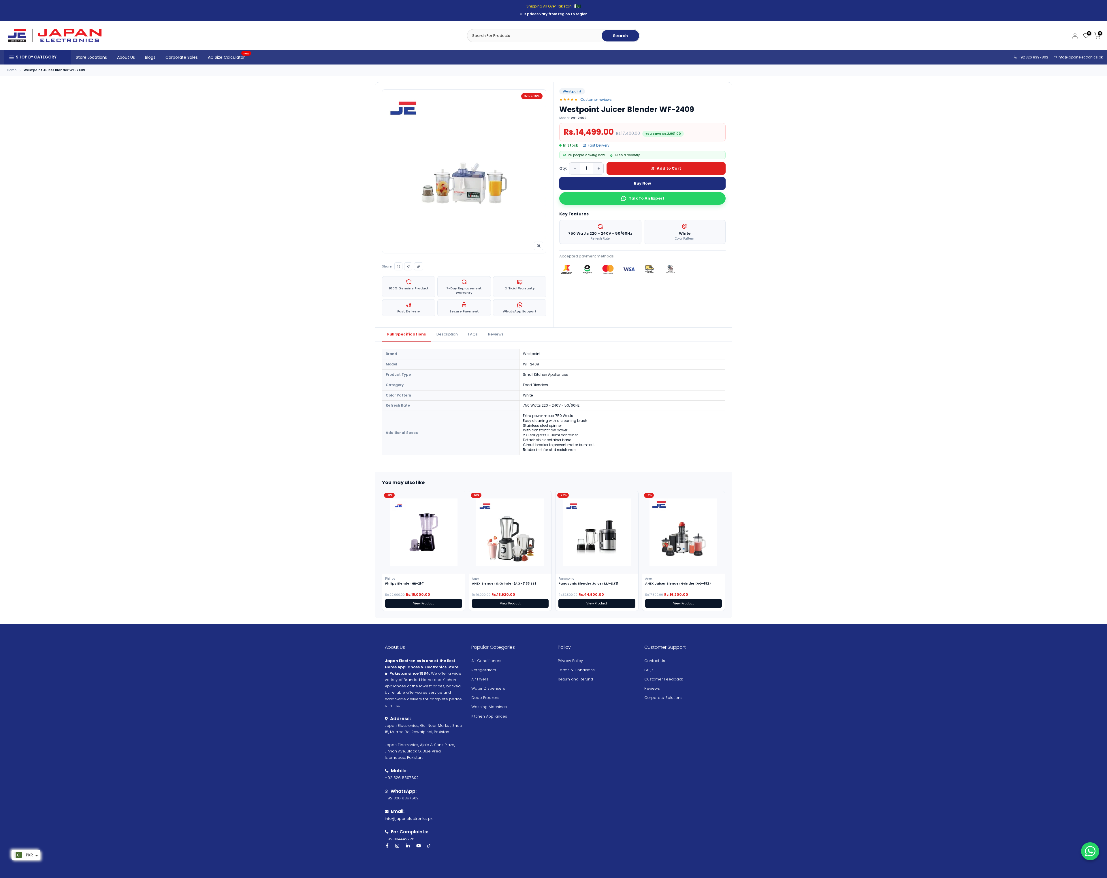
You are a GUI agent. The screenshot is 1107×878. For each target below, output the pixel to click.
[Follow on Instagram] (397, 845)
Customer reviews (596, 99)
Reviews (496, 334)
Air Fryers (479, 679)
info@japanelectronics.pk (1080, 57)
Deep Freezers (485, 697)
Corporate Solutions (663, 697)
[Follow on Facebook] (387, 845)
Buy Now (642, 183)
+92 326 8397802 (1032, 57)
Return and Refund (575, 679)
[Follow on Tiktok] (429, 845)
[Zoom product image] (538, 246)
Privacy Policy (570, 660)
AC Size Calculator (228, 57)
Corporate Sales (181, 57)
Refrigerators (483, 670)
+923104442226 (400, 839)
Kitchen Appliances (489, 716)
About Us (126, 57)
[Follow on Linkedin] (408, 845)
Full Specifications (406, 334)
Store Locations (91, 57)
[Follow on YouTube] (418, 845)
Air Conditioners (486, 660)
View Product (423, 603)
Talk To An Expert (646, 198)
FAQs (473, 334)
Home (11, 70)
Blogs (150, 57)
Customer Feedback (663, 679)
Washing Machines (489, 707)
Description (447, 334)
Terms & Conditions (576, 670)
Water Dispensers (488, 688)
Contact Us (654, 660)
